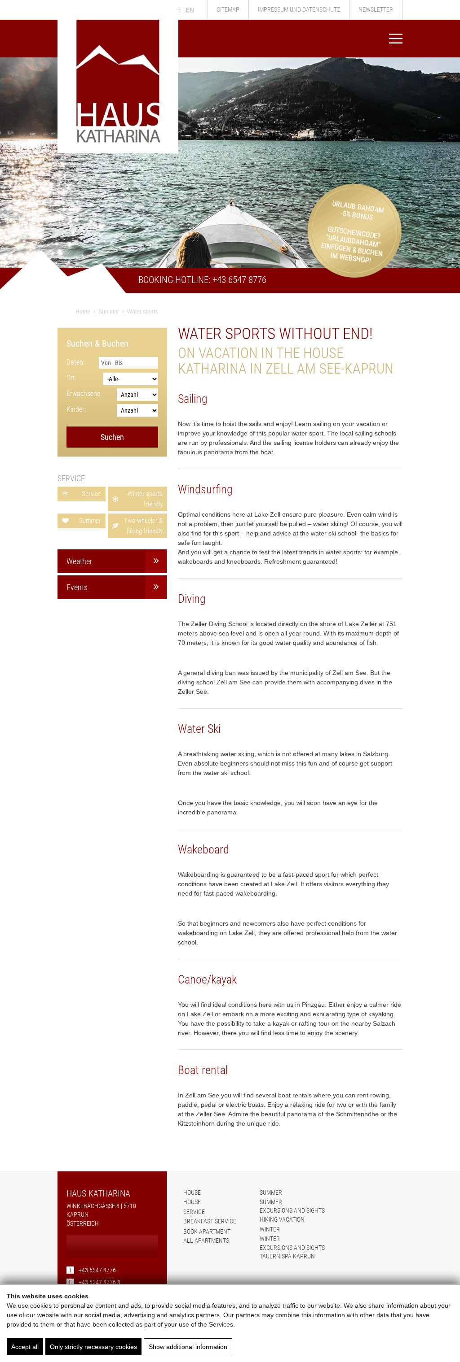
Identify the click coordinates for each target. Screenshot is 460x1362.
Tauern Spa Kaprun (287, 1256)
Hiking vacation (282, 1219)
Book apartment (206, 1231)
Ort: (71, 378)
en (190, 9)
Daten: (75, 362)
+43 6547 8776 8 (94, 1282)
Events (77, 587)
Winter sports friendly (145, 499)
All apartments (206, 1240)
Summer (108, 312)
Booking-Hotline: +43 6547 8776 (202, 279)
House (192, 1192)
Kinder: (76, 409)
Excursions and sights (292, 1210)
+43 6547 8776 (92, 1270)
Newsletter (375, 9)
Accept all (25, 1346)
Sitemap (228, 9)
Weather (79, 561)
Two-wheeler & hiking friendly (143, 526)
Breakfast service (209, 1221)
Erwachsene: (84, 393)
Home (82, 312)
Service (91, 494)
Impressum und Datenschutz (299, 9)
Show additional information (188, 1346)
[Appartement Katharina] (118, 151)
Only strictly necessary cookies (93, 1346)
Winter (270, 1229)
